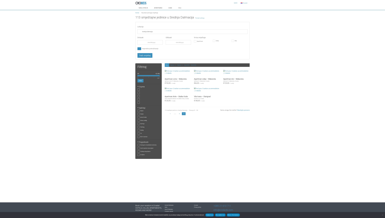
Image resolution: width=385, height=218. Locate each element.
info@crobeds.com (223, 210)
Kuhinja (142, 123)
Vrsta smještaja (200, 37)
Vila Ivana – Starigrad (202, 96)
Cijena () (173, 65)
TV (141, 133)
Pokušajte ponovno (243, 110)
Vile (179, 8)
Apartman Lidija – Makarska (205, 79)
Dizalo (142, 114)
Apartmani (158, 8)
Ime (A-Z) (186, 65)
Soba (217, 41)
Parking (142, 127)
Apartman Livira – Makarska (176, 79)
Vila (236, 41)
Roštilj (142, 130)
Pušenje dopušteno (145, 151)
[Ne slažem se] (382, 215)
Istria (166, 207)
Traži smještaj (145, 55)
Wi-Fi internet (143, 136)
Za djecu (142, 154)
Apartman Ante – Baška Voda (176, 96)
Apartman (200, 41)
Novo (167, 65)
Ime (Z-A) (193, 65)
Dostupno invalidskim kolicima (148, 145)
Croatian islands (169, 211)
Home (137, 13)
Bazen (141, 110)
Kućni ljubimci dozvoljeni (146, 148)
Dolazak (140, 37)
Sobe (170, 8)
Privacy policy (197, 207)
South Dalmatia (169, 209)
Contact (196, 205)
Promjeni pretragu (200, 18)
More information (233, 215)
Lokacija (140, 27)
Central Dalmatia (169, 205)
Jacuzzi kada (143, 117)
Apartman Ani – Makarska (233, 79)
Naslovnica (143, 8)
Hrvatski (245, 3)
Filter (140, 81)
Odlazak (169, 37)
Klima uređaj (143, 120)
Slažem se (209, 215)
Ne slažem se (220, 215)
